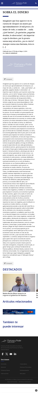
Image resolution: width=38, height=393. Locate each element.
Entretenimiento (24, 370)
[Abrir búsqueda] (36, 3)
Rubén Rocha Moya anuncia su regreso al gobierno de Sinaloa (14, 294)
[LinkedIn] (15, 354)
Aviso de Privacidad (12, 381)
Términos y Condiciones (25, 381)
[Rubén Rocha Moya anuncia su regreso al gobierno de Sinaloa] (19, 283)
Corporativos (23, 364)
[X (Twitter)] (6, 354)
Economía (3, 364)
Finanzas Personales (25, 367)
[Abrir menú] (2, 3)
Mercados (22, 373)
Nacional (3, 367)
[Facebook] (2, 354)
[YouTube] (10, 354)
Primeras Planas (5, 370)
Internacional (4, 373)
